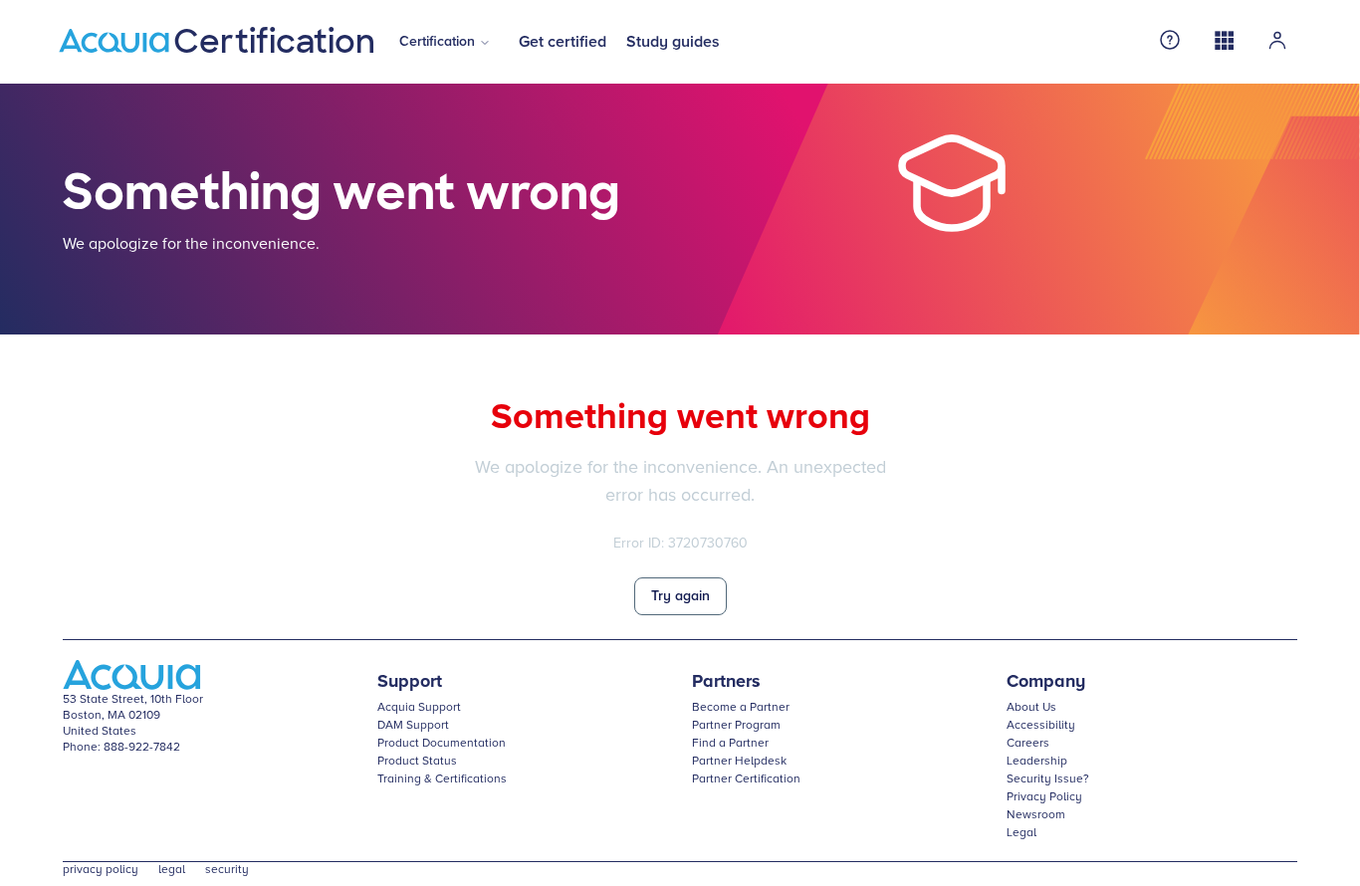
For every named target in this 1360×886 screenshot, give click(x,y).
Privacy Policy (1044, 797)
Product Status (417, 762)
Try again (680, 596)
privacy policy (100, 870)
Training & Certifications (442, 779)
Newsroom (1036, 815)
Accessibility (1041, 726)
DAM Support (413, 726)
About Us (1031, 708)
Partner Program (736, 726)
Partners (726, 682)
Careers (1028, 744)
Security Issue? (1048, 779)
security (227, 870)
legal (171, 870)
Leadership (1037, 762)
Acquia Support (419, 708)
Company (1046, 682)
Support (409, 682)
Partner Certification (746, 779)
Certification (437, 42)
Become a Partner (741, 708)
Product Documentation (441, 744)
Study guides (673, 42)
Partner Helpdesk (739, 762)
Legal (1021, 833)
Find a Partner (730, 744)
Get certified (562, 42)
